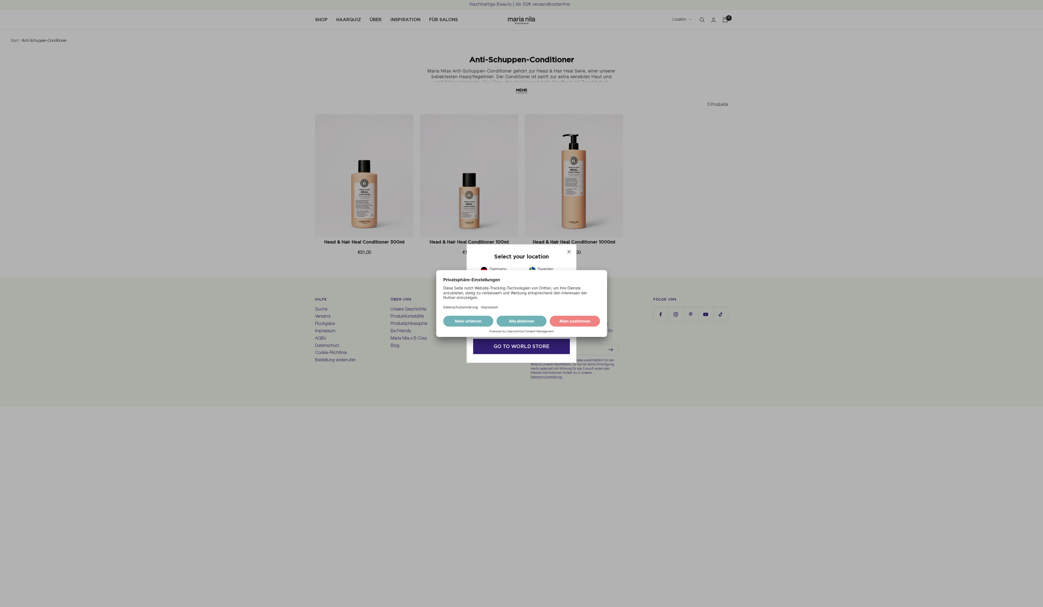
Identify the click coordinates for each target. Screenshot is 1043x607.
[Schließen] (569, 252)
